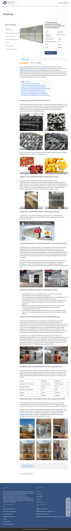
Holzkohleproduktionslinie (27, 70)
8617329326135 (45, 514)
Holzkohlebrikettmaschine (11, 39)
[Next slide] (41, 34)
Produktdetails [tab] (25, 59)
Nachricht (38, 499)
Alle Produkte (39, 496)
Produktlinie (39, 494)
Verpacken (44, 68)
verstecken (28, 81)
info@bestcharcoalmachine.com (47, 511)
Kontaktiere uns (40, 502)
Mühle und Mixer (9, 46)
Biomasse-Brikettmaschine (9, 29)
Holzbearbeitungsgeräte (11, 49)
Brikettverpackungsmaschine (11, 33)
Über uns (38, 491)
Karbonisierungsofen (10, 36)
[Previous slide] (22, 34)
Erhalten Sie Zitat (51, 52)
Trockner (7, 42)
